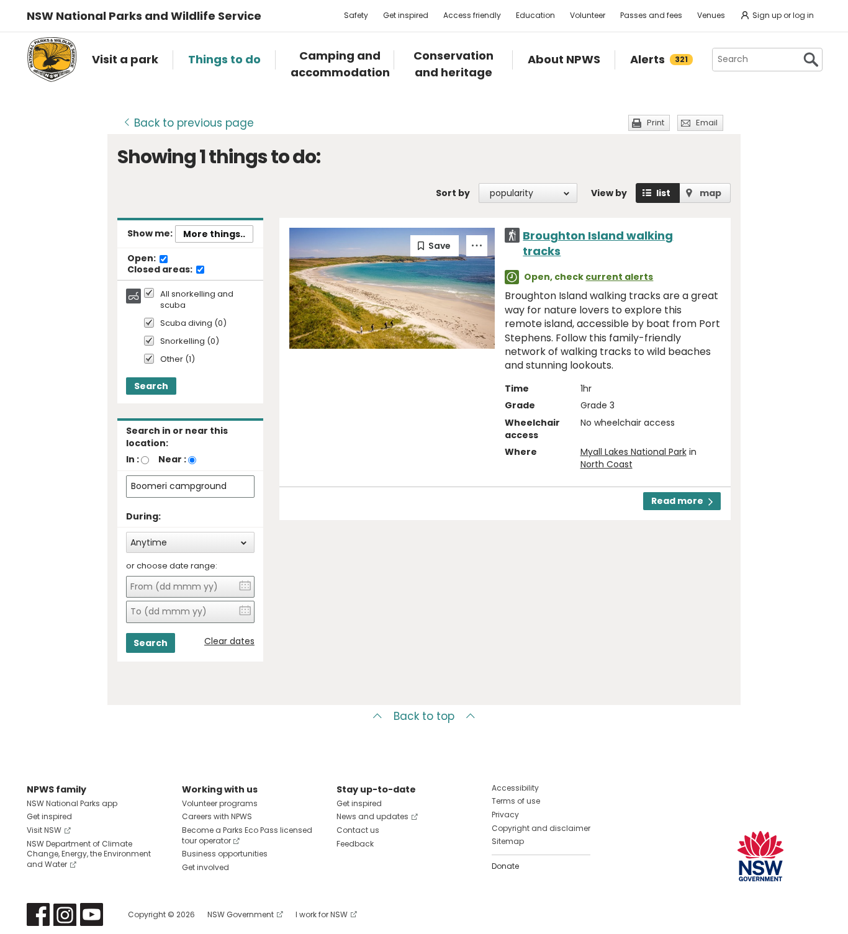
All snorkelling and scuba (196, 300)
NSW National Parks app (72, 803)
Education (535, 15)
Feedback (355, 843)
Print (655, 122)
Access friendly (472, 15)
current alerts (619, 277)
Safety (356, 15)
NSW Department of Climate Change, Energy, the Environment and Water (89, 854)
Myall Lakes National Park (633, 452)
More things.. (214, 234)
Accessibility (515, 788)
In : (132, 459)
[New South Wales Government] (760, 856)
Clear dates (229, 641)
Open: (142, 258)
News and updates (372, 816)
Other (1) (177, 359)
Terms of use (516, 801)
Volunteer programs (220, 803)
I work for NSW (321, 914)
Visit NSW (44, 830)
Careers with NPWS (217, 816)
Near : (172, 459)
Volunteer (587, 15)
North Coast (606, 464)
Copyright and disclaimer (541, 828)
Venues (711, 15)
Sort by (453, 193)
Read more (677, 501)
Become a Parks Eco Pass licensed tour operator (247, 835)
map (710, 193)
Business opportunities (225, 853)
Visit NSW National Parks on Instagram (64, 914)
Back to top (424, 716)
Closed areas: (160, 270)
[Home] (52, 59)
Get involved (205, 867)
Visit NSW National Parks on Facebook (38, 914)
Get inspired (405, 15)
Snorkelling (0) (189, 341)
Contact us (357, 830)
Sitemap (508, 841)
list (663, 193)
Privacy (505, 814)
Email (707, 122)
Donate (505, 866)
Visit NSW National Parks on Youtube (91, 914)
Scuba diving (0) (193, 323)
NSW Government (240, 914)
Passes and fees (651, 15)
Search (151, 386)
